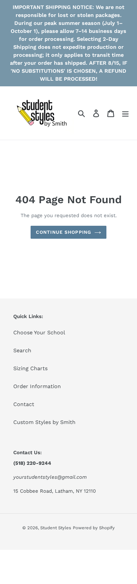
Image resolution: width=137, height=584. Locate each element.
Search (22, 350)
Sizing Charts (30, 368)
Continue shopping (63, 232)
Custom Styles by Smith (44, 422)
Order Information (37, 386)
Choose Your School (39, 332)
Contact (23, 404)
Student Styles (55, 527)
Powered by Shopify (94, 527)
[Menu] (125, 113)
